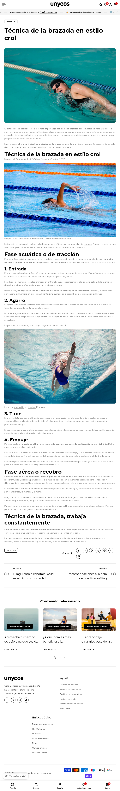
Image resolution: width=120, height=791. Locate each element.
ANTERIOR (17, 569)
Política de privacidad (70, 689)
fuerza (16, 480)
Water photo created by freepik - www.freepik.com (37, 238)
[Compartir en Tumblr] (98, 550)
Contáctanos (38, 729)
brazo (23, 506)
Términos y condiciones (71, 704)
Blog (34, 743)
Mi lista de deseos (40, 738)
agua (22, 424)
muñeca (45, 290)
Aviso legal (65, 708)
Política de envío (68, 699)
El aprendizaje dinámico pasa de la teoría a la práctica (96, 641)
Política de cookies (69, 684)
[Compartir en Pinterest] (91, 550)
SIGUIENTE (103, 569)
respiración (27, 541)
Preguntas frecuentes (42, 724)
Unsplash (32, 407)
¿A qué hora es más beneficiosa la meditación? (57, 641)
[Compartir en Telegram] (104, 550)
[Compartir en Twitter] (85, 550)
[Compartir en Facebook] (78, 550)
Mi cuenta (37, 733)
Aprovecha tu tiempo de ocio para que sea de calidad (21, 641)
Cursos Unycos (39, 748)
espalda (88, 244)
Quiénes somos (39, 753)
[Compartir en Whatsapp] (110, 550)
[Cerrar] (116, 12)
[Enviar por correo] (78, 556)
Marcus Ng (19, 407)
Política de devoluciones (72, 694)
